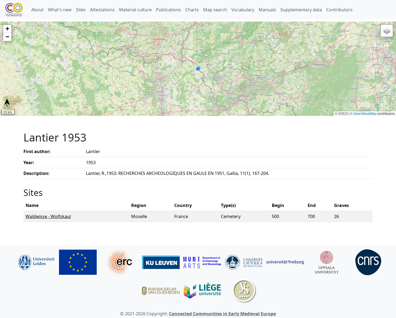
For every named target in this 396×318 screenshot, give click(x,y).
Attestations (102, 10)
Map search (215, 10)
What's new (60, 10)
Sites (81, 10)
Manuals (267, 10)
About (37, 10)
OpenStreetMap (365, 113)
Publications (168, 10)
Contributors (339, 10)
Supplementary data (301, 10)
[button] (7, 29)
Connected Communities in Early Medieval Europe (222, 314)
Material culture (135, 10)
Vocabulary (242, 10)
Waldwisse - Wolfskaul (48, 216)
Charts (192, 10)
